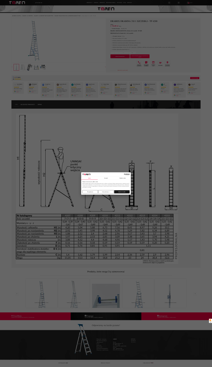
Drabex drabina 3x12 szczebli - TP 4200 (74, 302)
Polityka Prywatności (102, 348)
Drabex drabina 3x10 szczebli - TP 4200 (41, 302)
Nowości (96, 2)
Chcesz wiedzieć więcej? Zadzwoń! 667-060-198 (139, 56)
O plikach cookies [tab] (122, 178)
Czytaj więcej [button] (44, 92)
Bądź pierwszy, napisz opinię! (123, 70)
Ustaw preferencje (105, 191)
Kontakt (129, 2)
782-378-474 (133, 342)
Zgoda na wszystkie (121, 191)
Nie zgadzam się (90, 191)
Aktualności (100, 342)
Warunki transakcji (102, 340)
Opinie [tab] (40, 104)
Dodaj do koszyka (120, 56)
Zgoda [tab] (89, 178)
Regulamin (99, 347)
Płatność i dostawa (101, 339)
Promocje (102, 2)
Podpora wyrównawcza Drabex (170, 302)
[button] (11, 90)
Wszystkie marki (110, 2)
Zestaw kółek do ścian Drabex (106, 302)
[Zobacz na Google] (15, 85)
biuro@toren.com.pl (118, 349)
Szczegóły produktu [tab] (28, 104)
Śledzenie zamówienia (102, 350)
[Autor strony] (152, 363)
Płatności (99, 345)
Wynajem (119, 2)
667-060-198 (39, 2)
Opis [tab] (16, 104)
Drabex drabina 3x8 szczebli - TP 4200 (138, 302)
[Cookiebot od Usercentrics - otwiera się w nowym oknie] (125, 174)
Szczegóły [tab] (106, 178)
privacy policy (105, 363)
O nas (124, 2)
